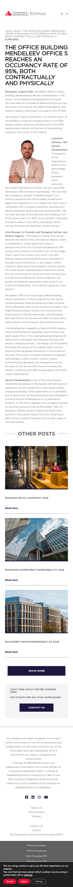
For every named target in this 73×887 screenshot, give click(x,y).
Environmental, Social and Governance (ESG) (36, 834)
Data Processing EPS (36, 856)
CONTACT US (36, 707)
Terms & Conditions (36, 851)
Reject (24, 881)
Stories (36, 816)
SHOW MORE (37, 671)
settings (28, 875)
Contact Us (36, 826)
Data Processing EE (37, 861)
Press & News (36, 812)
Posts (17, 31)
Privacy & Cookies (36, 845)
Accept (10, 881)
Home (8, 31)
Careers (36, 830)
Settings (39, 881)
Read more (11, 508)
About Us (36, 807)
